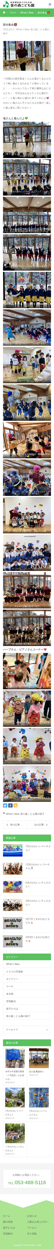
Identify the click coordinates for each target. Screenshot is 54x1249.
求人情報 (32, 1233)
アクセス (32, 1227)
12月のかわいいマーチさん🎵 (38, 866)
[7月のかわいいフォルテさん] (39, 1097)
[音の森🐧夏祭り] (39, 1058)
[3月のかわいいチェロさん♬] (12, 905)
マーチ (9, 986)
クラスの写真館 (14, 971)
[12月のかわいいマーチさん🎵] (12, 869)
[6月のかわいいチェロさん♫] (12, 887)
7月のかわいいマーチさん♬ (38, 848)
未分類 (9, 993)
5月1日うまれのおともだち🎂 (38, 920)
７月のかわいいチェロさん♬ (14, 1148)
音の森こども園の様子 (32, 814)
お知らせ (32, 1216)
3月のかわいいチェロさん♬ (38, 902)
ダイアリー (12, 979)
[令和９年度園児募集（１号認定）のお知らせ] (15, 1058)
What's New (23, 29)
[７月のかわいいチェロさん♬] (15, 1133)
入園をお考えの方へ (38, 1221)
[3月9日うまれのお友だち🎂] (12, 941)
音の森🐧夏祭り (36, 1071)
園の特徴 (8, 1221)
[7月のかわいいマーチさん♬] (12, 850)
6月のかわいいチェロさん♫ (38, 884)
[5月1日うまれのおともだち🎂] (12, 923)
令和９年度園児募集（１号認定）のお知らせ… (14, 1075)
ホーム (6, 1216)
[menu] (50, 4)
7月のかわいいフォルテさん (38, 1112)
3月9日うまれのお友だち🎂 (38, 938)
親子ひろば (12, 1008)
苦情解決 (11, 1001)
